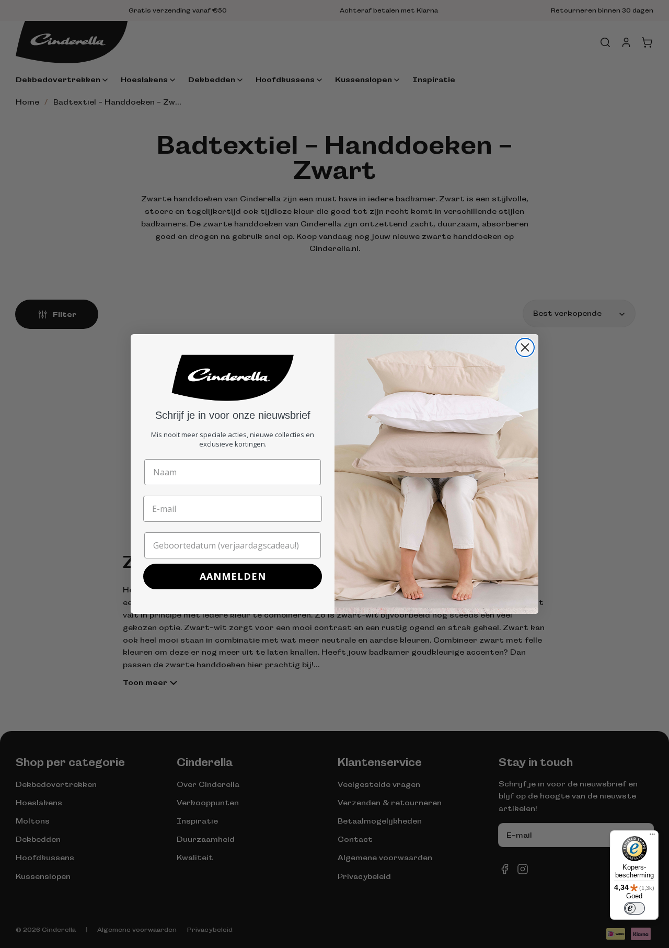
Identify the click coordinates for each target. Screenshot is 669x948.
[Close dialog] (525, 347)
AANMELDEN (233, 576)
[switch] (634, 908)
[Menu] (652, 836)
